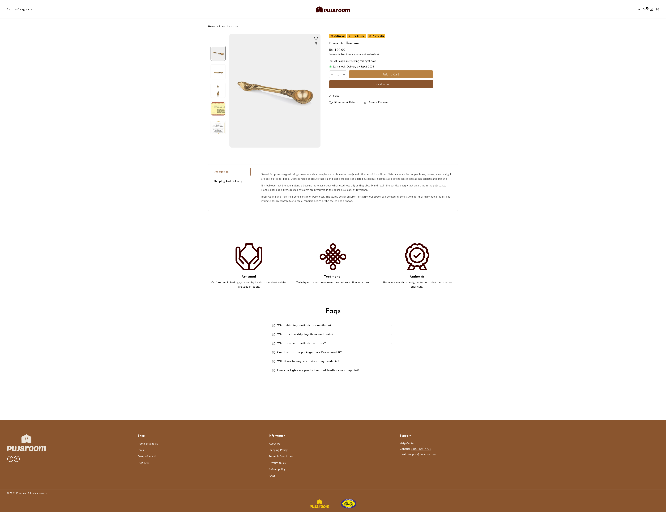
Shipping (350, 54)
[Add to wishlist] (316, 38)
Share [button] (336, 96)
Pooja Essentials (148, 443)
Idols (141, 449)
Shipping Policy (278, 449)
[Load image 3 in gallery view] (218, 90)
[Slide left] (218, 45)
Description (221, 171)
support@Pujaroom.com (422, 454)
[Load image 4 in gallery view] (218, 108)
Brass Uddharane (228, 26)
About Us (274, 443)
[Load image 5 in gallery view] (218, 127)
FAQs (272, 475)
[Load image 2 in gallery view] (218, 71)
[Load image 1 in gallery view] (218, 53)
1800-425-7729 (421, 448)
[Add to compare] (316, 43)
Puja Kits (143, 462)
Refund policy (277, 469)
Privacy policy (277, 462)
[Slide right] (218, 135)
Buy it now (381, 84)
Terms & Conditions (281, 456)
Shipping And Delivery (228, 181)
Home (211, 26)
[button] (19, 9)
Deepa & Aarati (147, 456)
